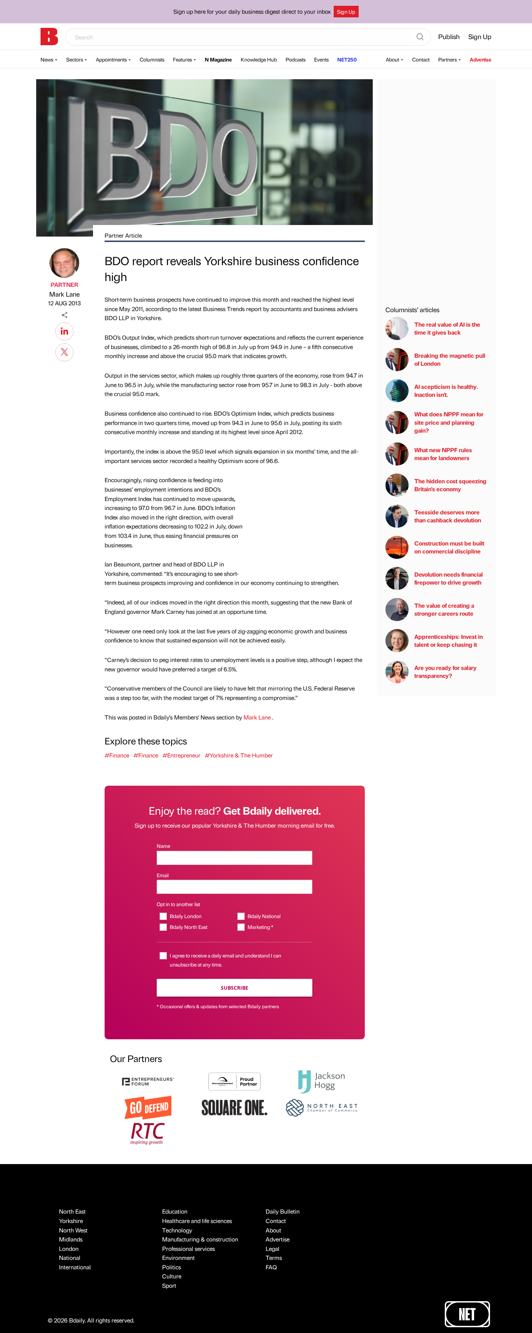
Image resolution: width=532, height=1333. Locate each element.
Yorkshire (71, 1220)
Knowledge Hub (259, 59)
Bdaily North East (188, 927)
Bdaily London (185, 916)
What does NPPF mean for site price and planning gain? (449, 422)
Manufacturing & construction (200, 1239)
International (75, 1267)
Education (174, 1211)
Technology (177, 1230)
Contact (421, 59)
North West (73, 1230)
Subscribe (234, 987)
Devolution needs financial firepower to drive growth (448, 578)
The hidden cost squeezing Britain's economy (450, 485)
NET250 (347, 59)
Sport (169, 1285)
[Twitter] (64, 351)
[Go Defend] (148, 1107)
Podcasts (295, 59)
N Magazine (218, 59)
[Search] (420, 37)
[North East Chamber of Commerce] (321, 1107)
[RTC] (148, 1133)
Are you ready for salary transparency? (445, 671)
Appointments (111, 59)
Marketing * (260, 927)
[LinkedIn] (64, 330)
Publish (449, 36)
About (392, 59)
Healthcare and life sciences (197, 1220)
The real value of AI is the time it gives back (447, 328)
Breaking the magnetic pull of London (449, 359)
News (47, 59)
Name (163, 845)
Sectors (74, 59)
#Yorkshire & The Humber (239, 755)
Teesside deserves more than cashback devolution (447, 516)
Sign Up (346, 11)
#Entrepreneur (181, 755)
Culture (171, 1276)
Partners (447, 59)
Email (163, 875)
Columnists (152, 59)
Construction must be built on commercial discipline (449, 547)
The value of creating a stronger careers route (444, 609)
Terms (274, 1257)
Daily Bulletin (283, 1211)
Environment (178, 1257)
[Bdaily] (49, 37)
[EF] (148, 1080)
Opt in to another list (178, 904)
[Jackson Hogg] (321, 1080)
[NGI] (235, 1080)
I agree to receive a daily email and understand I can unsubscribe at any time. (225, 960)
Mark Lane (64, 294)
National (69, 1257)
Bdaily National (264, 916)
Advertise (480, 59)
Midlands (71, 1239)
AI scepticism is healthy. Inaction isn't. (446, 390)
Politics (171, 1267)
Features (182, 59)
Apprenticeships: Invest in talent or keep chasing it (448, 640)
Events (321, 59)
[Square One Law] (235, 1107)
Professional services (188, 1248)
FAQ (271, 1267)
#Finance (117, 755)
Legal (272, 1248)
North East (72, 1211)
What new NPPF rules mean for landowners (443, 454)
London (69, 1248)
